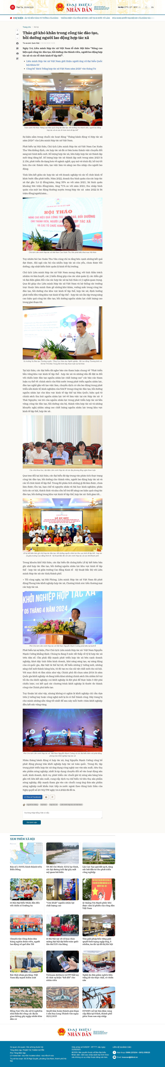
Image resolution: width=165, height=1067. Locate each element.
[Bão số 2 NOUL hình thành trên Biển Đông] (26, 853)
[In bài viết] (17, 53)
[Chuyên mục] (12, 7)
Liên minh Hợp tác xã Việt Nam (71, 805)
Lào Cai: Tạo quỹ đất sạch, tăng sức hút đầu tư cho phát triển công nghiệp (97, 869)
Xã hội (36, 27)
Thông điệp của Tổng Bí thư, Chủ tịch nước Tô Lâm (46, 18)
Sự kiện (19, 18)
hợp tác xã (53, 805)
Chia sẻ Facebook (33, 797)
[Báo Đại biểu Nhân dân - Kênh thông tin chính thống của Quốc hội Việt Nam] (83, 7)
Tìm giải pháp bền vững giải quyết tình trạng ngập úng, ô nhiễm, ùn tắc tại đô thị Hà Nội (97, 941)
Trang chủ (27, 27)
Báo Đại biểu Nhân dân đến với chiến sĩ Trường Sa (25, 904)
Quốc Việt (35, 43)
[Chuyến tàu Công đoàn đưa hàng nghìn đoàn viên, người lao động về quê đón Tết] (26, 925)
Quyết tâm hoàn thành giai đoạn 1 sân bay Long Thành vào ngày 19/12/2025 (62, 1014)
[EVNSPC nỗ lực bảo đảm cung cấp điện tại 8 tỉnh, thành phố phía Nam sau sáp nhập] (98, 997)
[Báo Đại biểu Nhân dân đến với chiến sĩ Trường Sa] (26, 889)
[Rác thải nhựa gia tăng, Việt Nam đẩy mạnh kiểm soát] (26, 961)
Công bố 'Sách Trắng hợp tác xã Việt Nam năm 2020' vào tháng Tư (61, 68)
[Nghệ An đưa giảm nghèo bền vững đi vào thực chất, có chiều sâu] (98, 961)
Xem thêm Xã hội (22, 839)
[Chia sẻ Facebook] (17, 43)
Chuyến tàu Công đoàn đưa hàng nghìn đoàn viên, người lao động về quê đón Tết (25, 941)
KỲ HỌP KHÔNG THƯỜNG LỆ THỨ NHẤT (143, 18)
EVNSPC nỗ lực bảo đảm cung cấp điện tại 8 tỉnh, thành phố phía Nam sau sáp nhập (97, 1014)
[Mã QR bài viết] (17, 59)
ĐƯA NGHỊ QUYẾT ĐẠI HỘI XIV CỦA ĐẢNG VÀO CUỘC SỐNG (98, 18)
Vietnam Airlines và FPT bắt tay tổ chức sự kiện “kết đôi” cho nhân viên (62, 978)
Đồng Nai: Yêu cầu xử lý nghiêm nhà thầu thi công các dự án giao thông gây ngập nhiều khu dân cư (26, 1015)
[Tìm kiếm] (146, 7)
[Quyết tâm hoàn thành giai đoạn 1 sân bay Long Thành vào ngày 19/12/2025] (62, 997)
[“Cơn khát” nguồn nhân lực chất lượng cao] (62, 889)
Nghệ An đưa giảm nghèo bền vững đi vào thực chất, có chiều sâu (97, 978)
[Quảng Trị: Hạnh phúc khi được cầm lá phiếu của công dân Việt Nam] (98, 889)
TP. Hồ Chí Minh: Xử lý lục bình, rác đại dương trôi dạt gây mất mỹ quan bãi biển (62, 869)
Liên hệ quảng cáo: (122, 1047)
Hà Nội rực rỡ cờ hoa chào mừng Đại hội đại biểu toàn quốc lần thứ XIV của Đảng (62, 941)
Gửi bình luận (32, 822)
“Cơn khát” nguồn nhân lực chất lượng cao (60, 904)
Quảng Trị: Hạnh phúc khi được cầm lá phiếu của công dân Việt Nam (98, 905)
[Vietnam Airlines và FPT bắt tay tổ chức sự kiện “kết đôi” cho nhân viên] (62, 961)
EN (152, 7)
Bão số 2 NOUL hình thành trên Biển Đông (26, 868)
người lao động (32, 805)
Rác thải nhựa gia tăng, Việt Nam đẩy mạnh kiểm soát (24, 976)
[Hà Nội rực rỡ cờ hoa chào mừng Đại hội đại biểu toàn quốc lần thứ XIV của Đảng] (62, 925)
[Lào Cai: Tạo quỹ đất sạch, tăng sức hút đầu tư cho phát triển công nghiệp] (98, 853)
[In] (46, 797)
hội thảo (44, 805)
